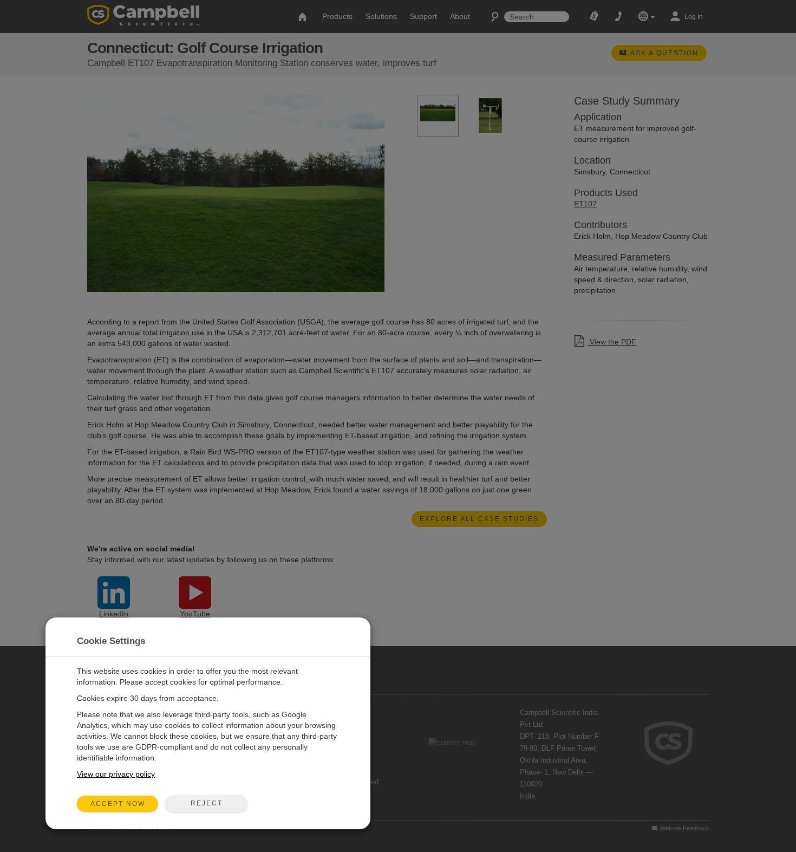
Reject (207, 803)
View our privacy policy (116, 774)
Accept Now (117, 804)
